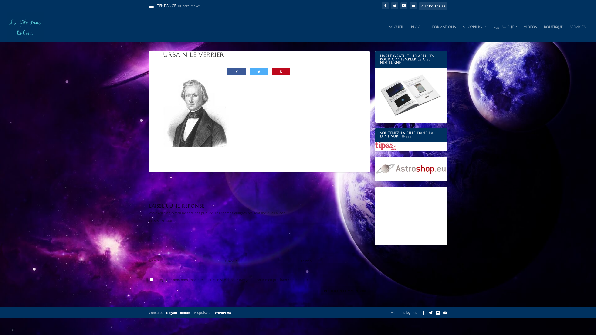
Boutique (553, 27)
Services (578, 27)
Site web (305, 261)
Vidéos (530, 27)
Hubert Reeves (189, 6)
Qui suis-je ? (505, 27)
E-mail (231, 261)
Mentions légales (403, 312)
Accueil (396, 27)
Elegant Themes (178, 313)
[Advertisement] (411, 216)
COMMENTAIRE (161, 221)
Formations (444, 27)
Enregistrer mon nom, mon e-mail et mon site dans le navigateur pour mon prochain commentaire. (232, 280)
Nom (154, 261)
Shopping (472, 27)
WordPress (223, 313)
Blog (415, 27)
